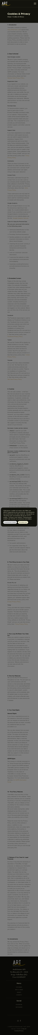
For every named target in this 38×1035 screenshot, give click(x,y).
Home (9, 17)
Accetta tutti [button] (23, 522)
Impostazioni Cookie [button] (10, 522)
